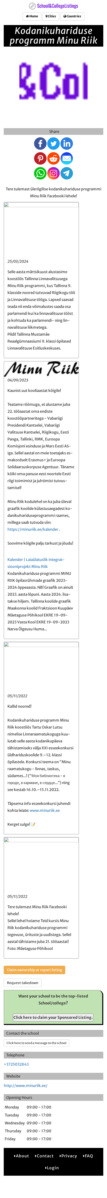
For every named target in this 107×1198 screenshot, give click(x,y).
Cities (51, 16)
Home (33, 16)
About (22, 1155)
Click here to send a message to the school (36, 1043)
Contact (45, 1155)
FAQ (89, 1155)
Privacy (69, 1155)
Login (53, 1167)
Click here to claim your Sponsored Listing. (53, 1017)
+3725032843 (16, 1064)
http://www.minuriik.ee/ (26, 1085)
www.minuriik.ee (45, 810)
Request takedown (22, 983)
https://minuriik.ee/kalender (32, 529)
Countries (73, 16)
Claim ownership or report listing (34, 970)
